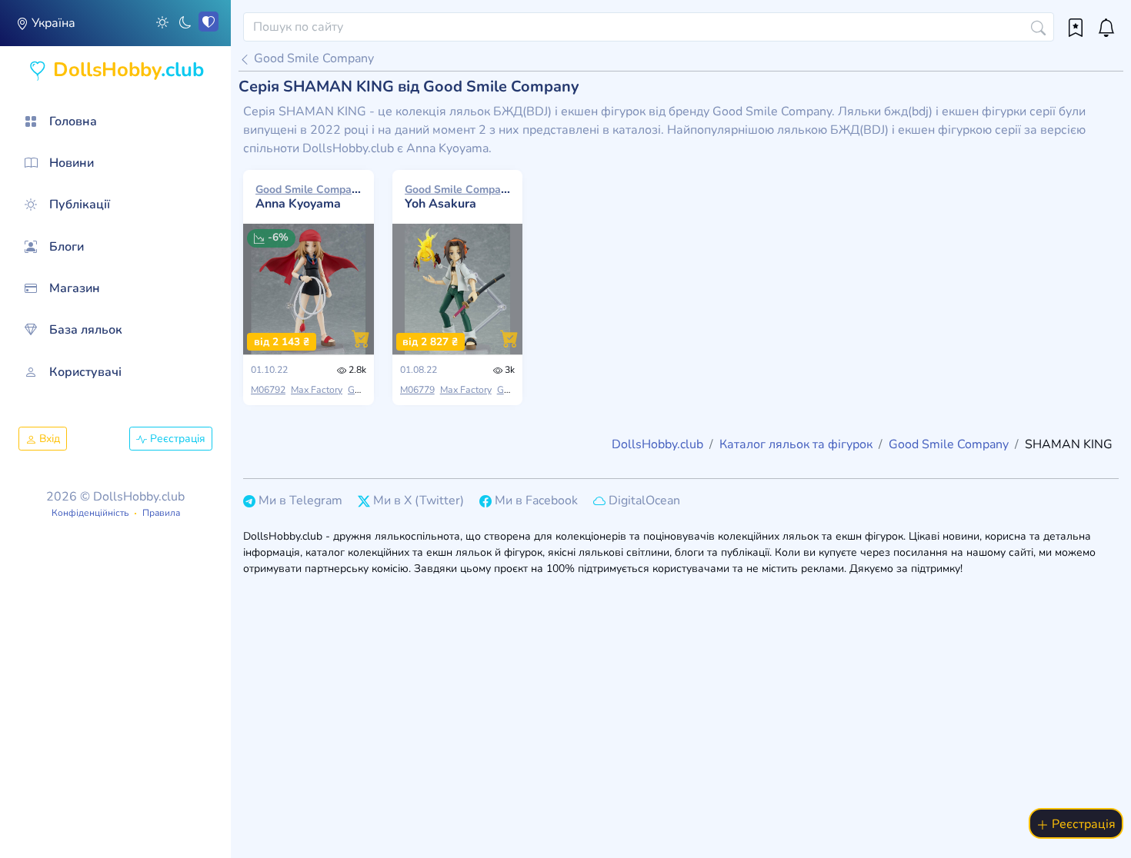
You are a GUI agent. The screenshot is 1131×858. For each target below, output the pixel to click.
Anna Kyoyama (308, 196)
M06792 (268, 390)
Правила (161, 513)
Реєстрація (176, 438)
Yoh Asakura (458, 196)
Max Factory (316, 390)
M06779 (417, 390)
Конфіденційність (90, 513)
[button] (162, 22)
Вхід (48, 438)
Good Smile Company (312, 58)
